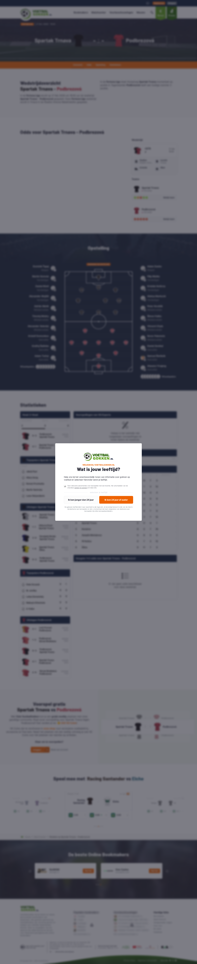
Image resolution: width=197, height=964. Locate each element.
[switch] (65, 486)
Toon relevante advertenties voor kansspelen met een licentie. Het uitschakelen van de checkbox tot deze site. (97, 487)
